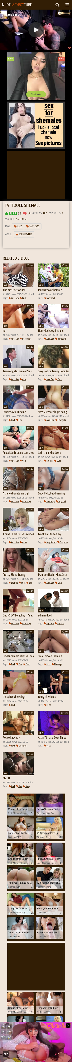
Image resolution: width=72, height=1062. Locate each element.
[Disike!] (25, 213)
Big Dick (62, 501)
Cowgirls (61, 420)
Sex (20, 420)
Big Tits (49, 460)
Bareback (50, 298)
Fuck (19, 226)
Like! (12, 213)
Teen (27, 664)
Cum (24, 379)
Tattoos (34, 226)
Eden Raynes (25, 234)
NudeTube (17, 4)
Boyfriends (51, 542)
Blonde (14, 582)
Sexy (27, 786)
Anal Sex (15, 298)
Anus (24, 542)
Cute (59, 582)
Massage (58, 664)
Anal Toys (26, 501)
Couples (64, 542)
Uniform (22, 745)
